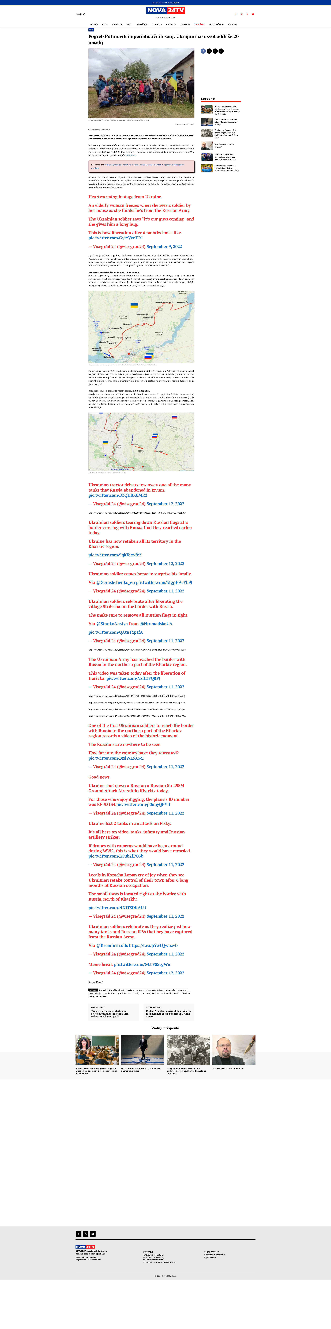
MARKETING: (148, 1262)
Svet (91, 30)
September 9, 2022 (164, 246)
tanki (176, 993)
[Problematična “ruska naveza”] (207, 145)
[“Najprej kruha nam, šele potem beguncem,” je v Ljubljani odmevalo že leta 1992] (207, 133)
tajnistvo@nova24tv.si (153, 1260)
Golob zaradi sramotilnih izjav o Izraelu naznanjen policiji (226, 122)
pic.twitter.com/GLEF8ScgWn (142, 964)
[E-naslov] (215, 51)
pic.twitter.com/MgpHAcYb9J (164, 582)
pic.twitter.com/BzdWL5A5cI (116, 758)
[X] (247, 14)
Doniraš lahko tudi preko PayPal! (165, 2)
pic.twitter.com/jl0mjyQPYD (143, 804)
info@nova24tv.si (156, 1255)
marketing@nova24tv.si (164, 1262)
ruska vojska (148, 993)
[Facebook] (236, 14)
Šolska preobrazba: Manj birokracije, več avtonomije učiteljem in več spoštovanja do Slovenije (227, 110)
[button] (81, 14)
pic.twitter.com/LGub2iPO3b (115, 856)
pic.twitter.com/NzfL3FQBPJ (133, 678)
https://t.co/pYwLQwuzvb (153, 945)
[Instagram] (241, 14)
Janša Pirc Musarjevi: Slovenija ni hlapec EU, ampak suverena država (225, 157)
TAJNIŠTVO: (148, 1258)
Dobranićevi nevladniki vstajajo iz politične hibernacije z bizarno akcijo (227, 168)
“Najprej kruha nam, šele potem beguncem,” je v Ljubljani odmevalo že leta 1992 (226, 134)
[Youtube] (253, 14)
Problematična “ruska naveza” (228, 1068)
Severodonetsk (164, 993)
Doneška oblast (116, 990)
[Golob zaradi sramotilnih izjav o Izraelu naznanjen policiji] (207, 122)
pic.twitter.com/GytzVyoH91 (115, 238)
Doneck (102, 990)
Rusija (137, 993)
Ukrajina (186, 993)
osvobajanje (95, 993)
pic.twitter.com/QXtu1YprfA (115, 632)
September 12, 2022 (165, 503)
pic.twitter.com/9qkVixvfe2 (114, 555)
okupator (182, 990)
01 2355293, (158, 1258)
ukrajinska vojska (98, 996)
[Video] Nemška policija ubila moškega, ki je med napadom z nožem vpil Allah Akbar (168, 1014)
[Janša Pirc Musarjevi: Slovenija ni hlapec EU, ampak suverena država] (207, 157)
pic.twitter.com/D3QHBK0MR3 (117, 495)
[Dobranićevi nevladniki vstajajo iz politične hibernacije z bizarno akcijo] (207, 168)
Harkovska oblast (135, 990)
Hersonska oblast (154, 990)
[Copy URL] (221, 51)
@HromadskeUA (156, 623)
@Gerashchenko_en (115, 582)
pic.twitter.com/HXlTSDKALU (117, 907)
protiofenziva (124, 993)
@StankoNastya (112, 623)
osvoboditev (109, 993)
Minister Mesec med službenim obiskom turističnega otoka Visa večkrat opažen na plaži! (110, 1014)
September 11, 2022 (165, 591)
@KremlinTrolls (112, 945)
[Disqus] (165, 1114)
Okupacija (170, 990)
